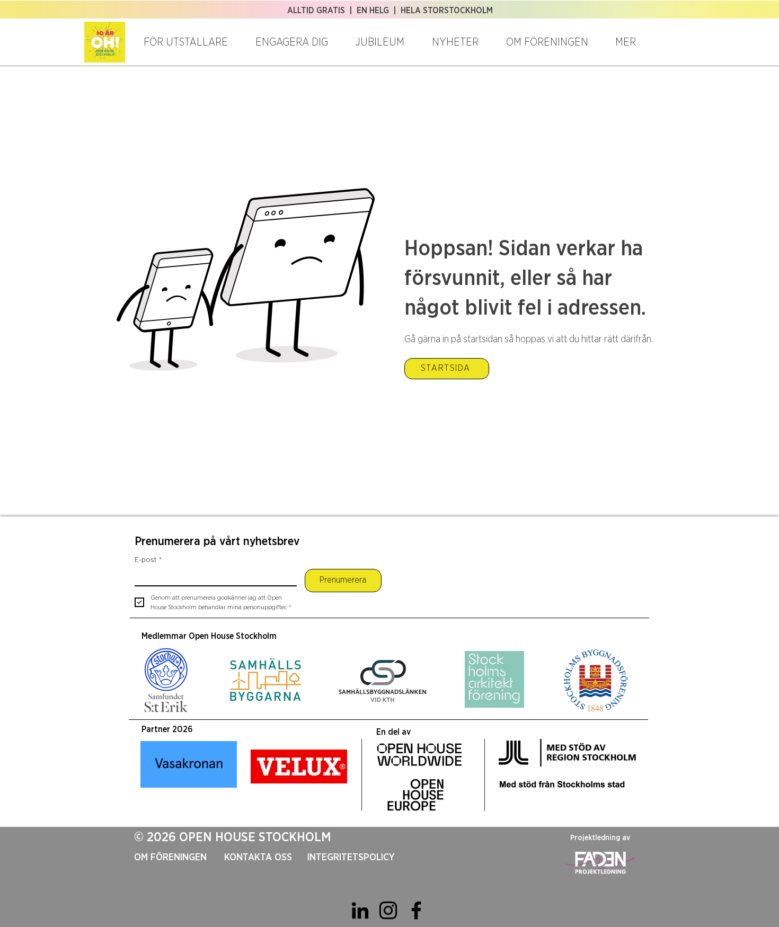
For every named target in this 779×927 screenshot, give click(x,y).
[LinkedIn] (360, 910)
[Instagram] (388, 910)
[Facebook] (416, 910)
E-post (148, 560)
